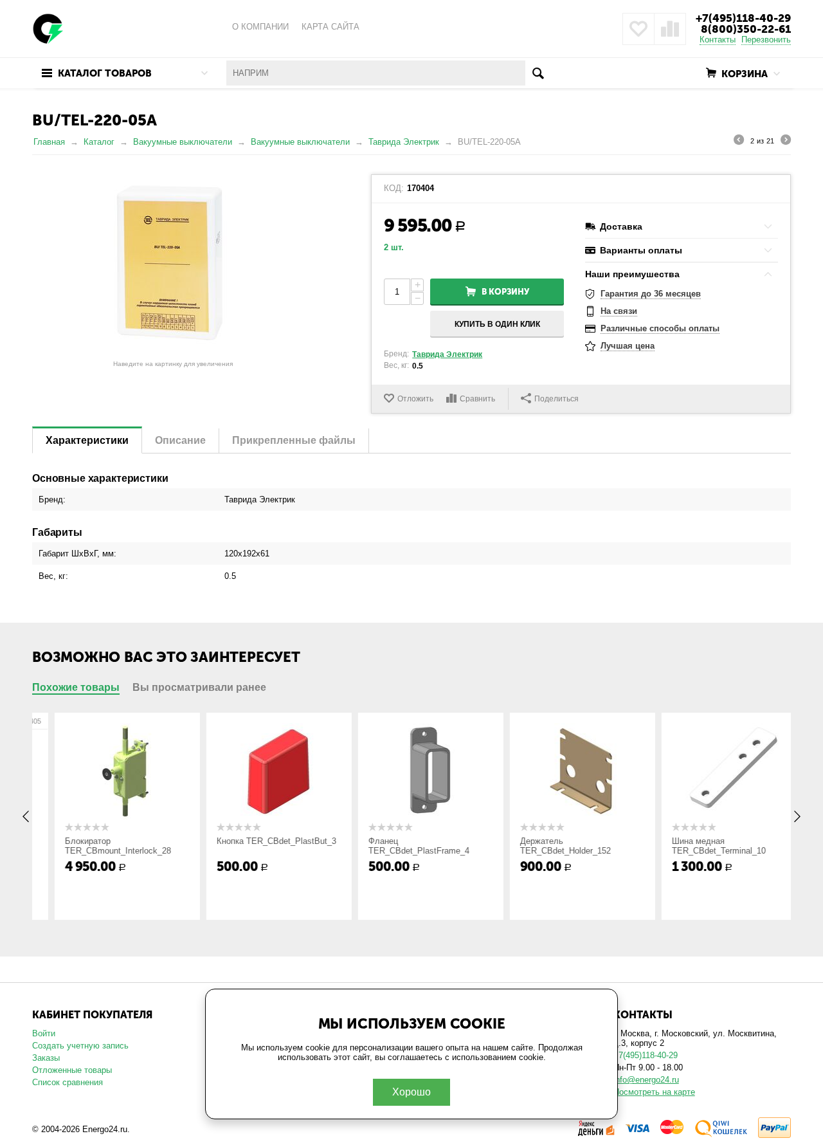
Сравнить (477, 398)
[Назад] (739, 141)
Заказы (46, 1058)
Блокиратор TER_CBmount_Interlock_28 (99, 846)
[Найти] (537, 73)
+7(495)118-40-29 (743, 18)
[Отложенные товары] (638, 29)
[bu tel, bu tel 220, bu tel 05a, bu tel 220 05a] (173, 264)
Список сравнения (67, 1082)
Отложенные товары (72, 1070)
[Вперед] (786, 141)
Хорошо (411, 1091)
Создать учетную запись (80, 1045)
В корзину (505, 292)
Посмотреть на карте (654, 1092)
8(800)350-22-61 (746, 29)
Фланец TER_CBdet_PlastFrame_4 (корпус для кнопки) (399, 850)
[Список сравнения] (670, 29)
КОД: (394, 188)
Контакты (718, 39)
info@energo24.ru (646, 1080)
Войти (43, 1033)
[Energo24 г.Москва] (48, 28)
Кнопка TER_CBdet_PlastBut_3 (257, 841)
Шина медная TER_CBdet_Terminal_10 (699, 846)
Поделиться (556, 398)
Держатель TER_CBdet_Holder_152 (546, 846)
